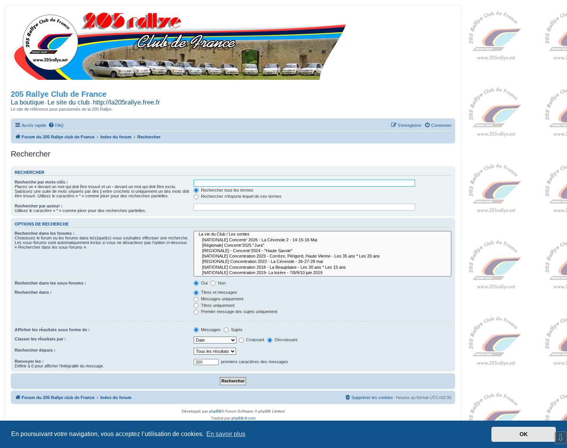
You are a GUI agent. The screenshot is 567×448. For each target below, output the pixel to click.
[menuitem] (56, 125)
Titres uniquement (217, 305)
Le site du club (68, 102)
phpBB (215, 411)
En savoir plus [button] (225, 434)
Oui (204, 283)
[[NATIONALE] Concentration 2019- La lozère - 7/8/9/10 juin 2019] (322, 273)
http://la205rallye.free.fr (126, 102)
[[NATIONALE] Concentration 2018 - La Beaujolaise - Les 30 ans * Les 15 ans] (322, 267)
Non (221, 283)
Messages (210, 329)
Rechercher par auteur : (38, 206)
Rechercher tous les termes (226, 190)
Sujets (236, 329)
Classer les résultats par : (40, 339)
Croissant (254, 339)
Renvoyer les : (29, 361)
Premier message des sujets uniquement (238, 311)
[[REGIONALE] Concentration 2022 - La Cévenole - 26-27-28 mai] (322, 261)
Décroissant (285, 339)
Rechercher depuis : (35, 350)
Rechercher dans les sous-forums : (50, 283)
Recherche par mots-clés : (41, 182)
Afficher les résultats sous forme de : (52, 329)
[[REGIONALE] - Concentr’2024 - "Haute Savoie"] (322, 251)
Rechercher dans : (33, 292)
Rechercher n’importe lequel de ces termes (241, 196)
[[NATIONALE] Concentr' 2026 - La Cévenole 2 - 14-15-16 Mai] (322, 240)
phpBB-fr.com (243, 418)
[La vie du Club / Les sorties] (322, 234)
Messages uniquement (221, 298)
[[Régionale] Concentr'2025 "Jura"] (322, 245)
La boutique (27, 102)
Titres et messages (218, 292)
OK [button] (524, 434)
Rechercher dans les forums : (44, 233)
